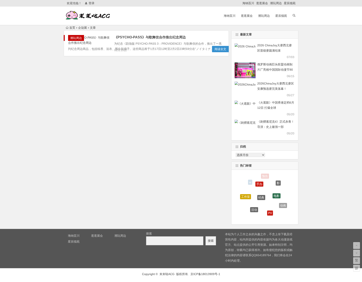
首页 (72, 27)
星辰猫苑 (290, 3)
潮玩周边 (276, 3)
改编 (261, 217)
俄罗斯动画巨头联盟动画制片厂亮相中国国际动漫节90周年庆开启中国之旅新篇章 (275, 70)
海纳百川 (248, 3)
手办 (259, 182)
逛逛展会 (262, 3)
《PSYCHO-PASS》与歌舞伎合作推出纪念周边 (150, 37)
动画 (283, 204)
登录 (91, 3)
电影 (276, 193)
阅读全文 (220, 49)
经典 (261, 194)
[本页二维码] (356, 268)
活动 (254, 207)
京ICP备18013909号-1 (205, 274)
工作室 (245, 195)
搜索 (149, 233)
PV (270, 211)
